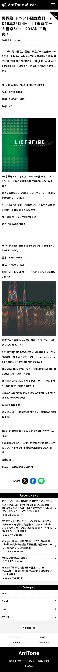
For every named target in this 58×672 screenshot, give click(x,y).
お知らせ (44, 637)
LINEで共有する (41, 481)
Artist (5, 616)
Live (3, 609)
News (4, 593)
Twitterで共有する (25, 481)
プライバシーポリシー (27, 661)
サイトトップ (14, 637)
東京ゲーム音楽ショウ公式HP (18, 466)
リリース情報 (14, 642)
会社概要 (12, 661)
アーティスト (44, 642)
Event (4, 601)
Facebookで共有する (33, 481)
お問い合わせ (43, 661)
